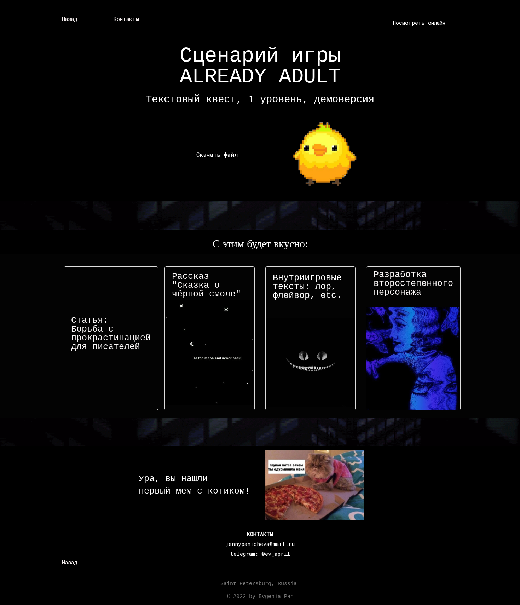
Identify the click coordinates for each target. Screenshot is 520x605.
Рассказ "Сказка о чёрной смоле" (206, 285)
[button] (419, 22)
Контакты (126, 18)
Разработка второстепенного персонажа (413, 284)
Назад (69, 18)
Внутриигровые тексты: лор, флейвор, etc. (307, 287)
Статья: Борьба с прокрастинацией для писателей (111, 333)
